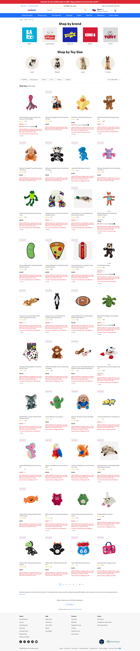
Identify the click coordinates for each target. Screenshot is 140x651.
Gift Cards (22, 628)
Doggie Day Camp (76, 625)
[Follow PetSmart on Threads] (28, 641)
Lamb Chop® (50, 44)
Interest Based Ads (83, 648)
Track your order (33, 6)
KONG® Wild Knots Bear (103, 265)
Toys (25, 19)
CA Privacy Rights (103, 648)
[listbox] (70, 36)
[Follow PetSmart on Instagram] (24, 641)
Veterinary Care (75, 631)
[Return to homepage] (32, 10)
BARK (29, 44)
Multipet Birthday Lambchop (105, 514)
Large (83, 72)
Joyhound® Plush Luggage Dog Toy (106, 563)
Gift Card (23, 6)
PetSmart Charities (24, 637)
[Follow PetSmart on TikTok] (32, 641)
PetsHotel (73, 622)
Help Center (48, 619)
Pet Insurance (75, 634)
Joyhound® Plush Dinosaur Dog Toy (80, 168)
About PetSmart (23, 619)
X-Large (108, 72)
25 (80, 584)
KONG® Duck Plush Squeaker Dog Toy (81, 117)
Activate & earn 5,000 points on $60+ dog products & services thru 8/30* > (70, 2)
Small (32, 72)
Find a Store (100, 619)
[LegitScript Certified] (101, 641)
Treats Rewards (23, 625)
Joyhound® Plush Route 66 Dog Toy (80, 563)
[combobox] (66, 10)
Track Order (48, 625)
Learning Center (23, 631)
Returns (47, 628)
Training (73, 628)
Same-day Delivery (102, 625)
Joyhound (70, 44)
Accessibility (48, 631)
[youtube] (36, 641)
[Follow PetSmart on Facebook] (20, 641)
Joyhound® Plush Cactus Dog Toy (54, 417)
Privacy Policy (74, 648)
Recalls (61, 648)
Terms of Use (67, 648)
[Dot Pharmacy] (113, 642)
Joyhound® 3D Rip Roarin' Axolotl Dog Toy (108, 417)
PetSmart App (23, 634)
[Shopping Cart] (117, 11)
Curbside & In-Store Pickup (104, 622)
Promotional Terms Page (75, 609)
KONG (90, 44)
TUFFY (111, 44)
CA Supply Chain (93, 648)
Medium (57, 72)
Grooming (74, 619)
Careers (21, 622)
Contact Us (48, 622)
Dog (21, 19)
